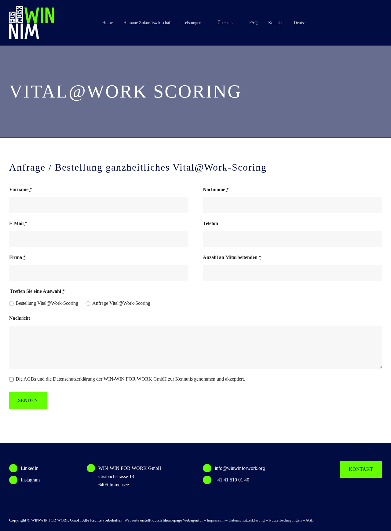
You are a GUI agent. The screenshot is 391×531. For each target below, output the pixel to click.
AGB (309, 520)
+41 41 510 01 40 (232, 479)
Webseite (131, 520)
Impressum (216, 520)
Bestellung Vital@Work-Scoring (47, 303)
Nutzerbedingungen (285, 520)
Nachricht (19, 318)
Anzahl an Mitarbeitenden (232, 257)
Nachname (216, 189)
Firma (17, 257)
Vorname (20, 189)
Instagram (30, 479)
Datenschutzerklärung (246, 520)
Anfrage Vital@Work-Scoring (121, 303)
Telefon (210, 223)
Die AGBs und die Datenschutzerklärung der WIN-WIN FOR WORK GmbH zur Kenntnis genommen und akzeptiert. (130, 379)
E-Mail (18, 223)
